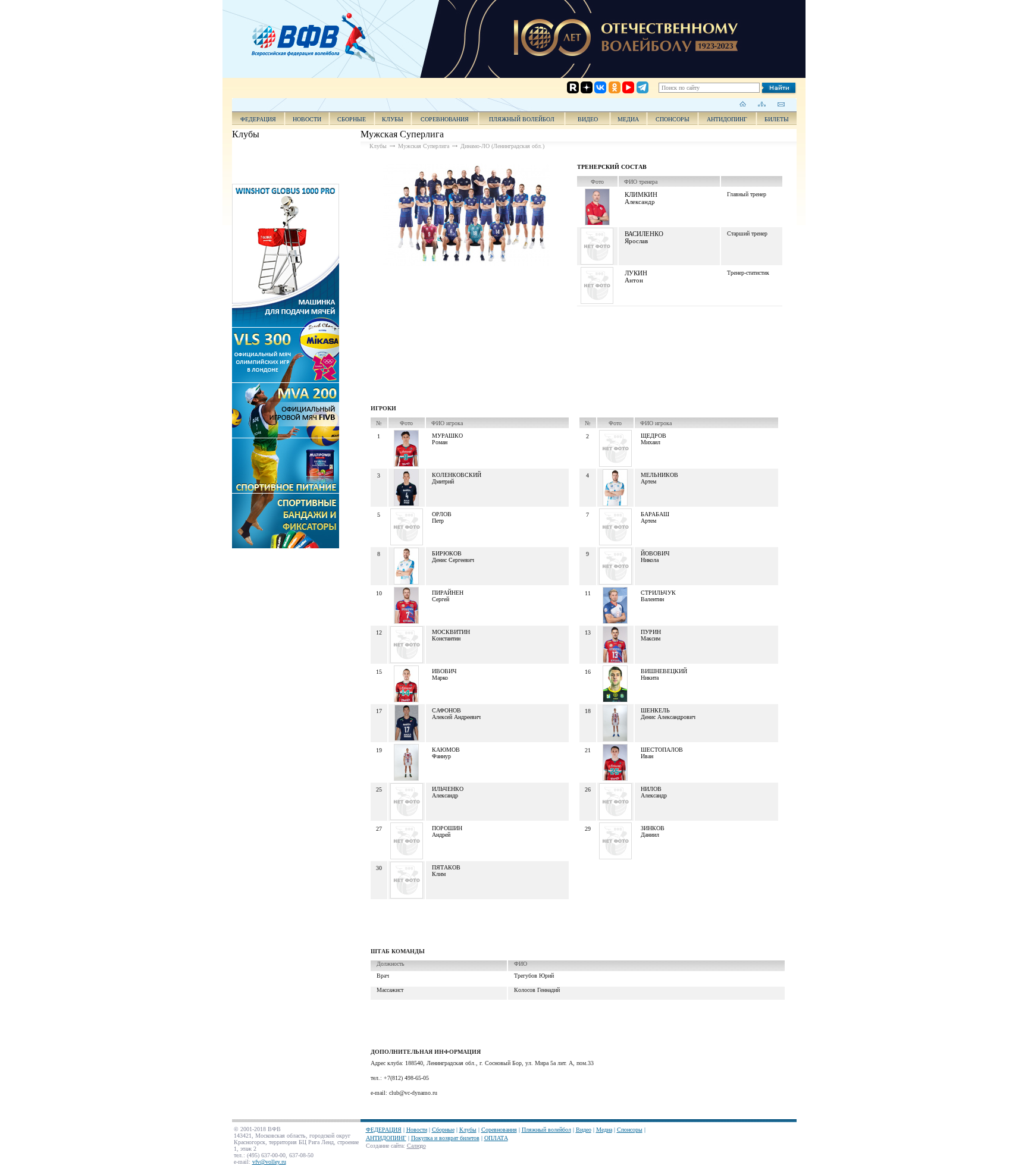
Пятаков (446, 867)
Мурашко (447, 435)
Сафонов (446, 710)
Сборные (351, 119)
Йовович (655, 553)
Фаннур (441, 756)
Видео (583, 1129)
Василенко (644, 233)
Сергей (440, 599)
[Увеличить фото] (466, 215)
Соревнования (445, 119)
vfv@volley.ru (269, 1161)
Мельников (659, 475)
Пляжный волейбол (521, 119)
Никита (650, 677)
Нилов (651, 789)
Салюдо (416, 1145)
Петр (438, 520)
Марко (440, 677)
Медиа (628, 119)
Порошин (447, 828)
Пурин (651, 632)
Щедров (653, 435)
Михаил (650, 442)
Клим (439, 874)
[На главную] (743, 104)
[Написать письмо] (781, 104)
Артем (648, 481)
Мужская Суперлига (423, 146)
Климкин (641, 194)
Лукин (636, 273)
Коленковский (456, 475)
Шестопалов (662, 749)
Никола (650, 560)
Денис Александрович (668, 717)
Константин (446, 638)
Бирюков (447, 553)
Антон (634, 280)
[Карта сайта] (762, 104)
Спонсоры (672, 119)
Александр (640, 201)
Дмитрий (443, 481)
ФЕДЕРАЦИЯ (258, 119)
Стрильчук (658, 592)
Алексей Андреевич (456, 717)
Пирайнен (447, 592)
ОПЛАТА (496, 1138)
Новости (307, 119)
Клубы (392, 119)
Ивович (444, 671)
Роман (439, 442)
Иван (647, 756)
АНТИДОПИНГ (727, 119)
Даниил (650, 834)
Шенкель (655, 710)
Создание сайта (384, 1145)
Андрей (441, 834)
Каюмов (446, 749)
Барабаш (655, 514)
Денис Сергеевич (453, 560)
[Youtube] (618, 40)
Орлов (442, 514)
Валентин (652, 599)
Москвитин (451, 632)
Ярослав (636, 240)
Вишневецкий (664, 671)
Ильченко (447, 789)
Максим (650, 638)
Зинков (653, 828)
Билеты (776, 119)
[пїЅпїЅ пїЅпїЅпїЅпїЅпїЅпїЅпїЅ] (317, 35)
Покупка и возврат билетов (445, 1138)
